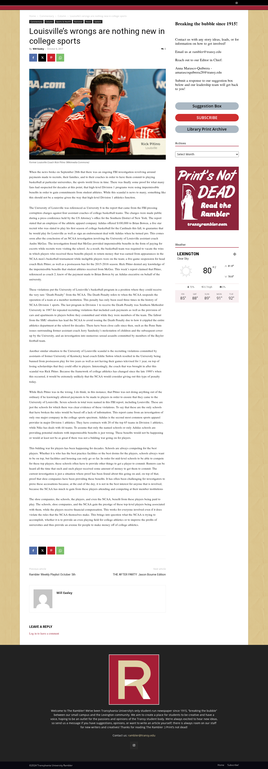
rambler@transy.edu (206, 51)
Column (62, 16)
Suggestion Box (207, 106)
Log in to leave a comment (44, 633)
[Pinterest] (51, 58)
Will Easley (38, 48)
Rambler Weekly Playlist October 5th (52, 574)
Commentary (47, 16)
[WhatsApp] (60, 58)
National (78, 21)
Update (97, 21)
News (88, 21)
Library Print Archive (207, 129)
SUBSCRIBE (207, 117)
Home (32, 16)
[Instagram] (236, 3)
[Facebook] (33, 58)
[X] (42, 58)
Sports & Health (63, 21)
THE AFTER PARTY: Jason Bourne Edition (139, 574)
